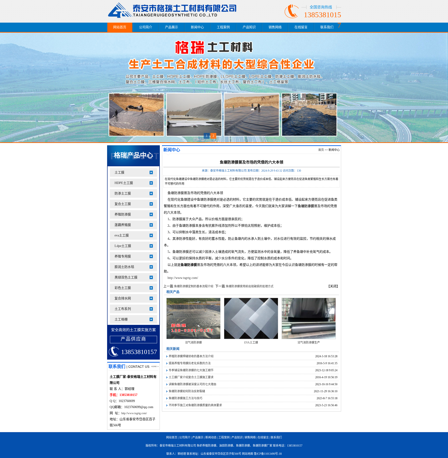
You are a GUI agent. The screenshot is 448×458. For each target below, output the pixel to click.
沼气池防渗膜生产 (309, 342)
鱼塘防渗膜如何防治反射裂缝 (187, 391)
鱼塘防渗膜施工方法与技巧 (185, 398)
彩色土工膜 (123, 288)
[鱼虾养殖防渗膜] (174, 8)
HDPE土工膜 (124, 183)
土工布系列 (123, 309)
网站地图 (247, 453)
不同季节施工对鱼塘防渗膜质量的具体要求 (195, 405)
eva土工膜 (122, 235)
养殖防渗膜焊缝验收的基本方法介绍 (191, 356)
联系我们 (326, 27)
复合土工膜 (123, 204)
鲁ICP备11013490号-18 (268, 453)
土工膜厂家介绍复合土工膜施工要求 (191, 377)
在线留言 (301, 27)
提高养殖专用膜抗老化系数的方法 (190, 363)
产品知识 (249, 27)
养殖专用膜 (123, 256)
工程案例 (223, 27)
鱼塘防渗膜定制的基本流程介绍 (193, 286)
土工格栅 (121, 319)
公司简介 (145, 27)
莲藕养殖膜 (123, 225)
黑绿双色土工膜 (126, 277)
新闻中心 (197, 27)
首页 (321, 150)
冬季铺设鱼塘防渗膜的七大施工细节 (191, 370)
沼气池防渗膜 (193, 342)
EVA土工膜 (251, 342)
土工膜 (119, 172)
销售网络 (275, 27)
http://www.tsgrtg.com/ (134, 413)
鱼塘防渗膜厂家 (262, 445)
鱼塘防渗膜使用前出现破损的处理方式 (249, 286)
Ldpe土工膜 (123, 246)
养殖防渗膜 (123, 214)
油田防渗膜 (226, 445)
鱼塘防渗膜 (243, 445)
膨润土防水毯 (124, 267)
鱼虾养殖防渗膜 (206, 445)
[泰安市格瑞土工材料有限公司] (224, 87)
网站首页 (119, 27)
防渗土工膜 (123, 193)
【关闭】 (333, 286)
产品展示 (171, 27)
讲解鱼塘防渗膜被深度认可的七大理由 (192, 384)
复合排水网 (123, 298)
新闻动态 (211, 437)
